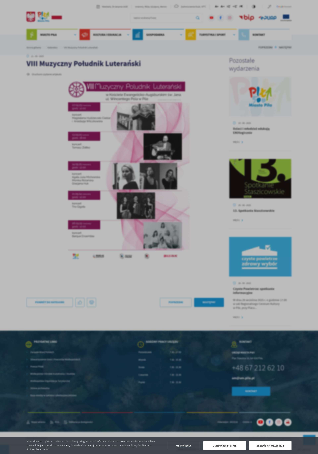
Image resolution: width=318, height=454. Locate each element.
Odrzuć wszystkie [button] (225, 445)
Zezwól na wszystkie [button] (270, 445)
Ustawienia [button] (183, 445)
